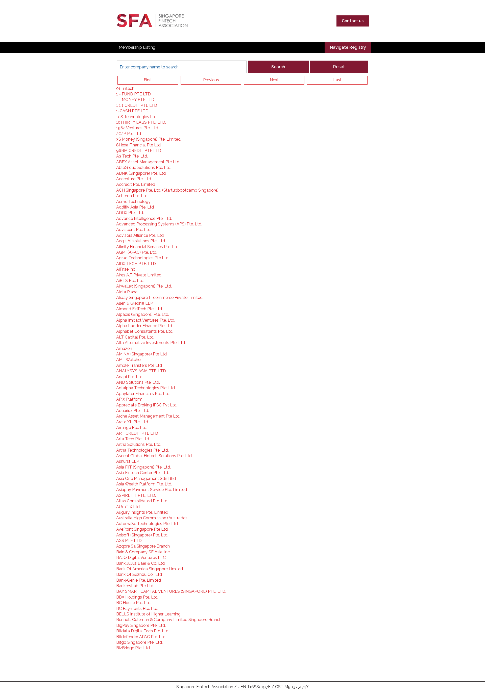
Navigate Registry (348, 47)
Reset (339, 66)
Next (274, 79)
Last (337, 79)
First (148, 79)
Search (278, 66)
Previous (211, 79)
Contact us (352, 20)
